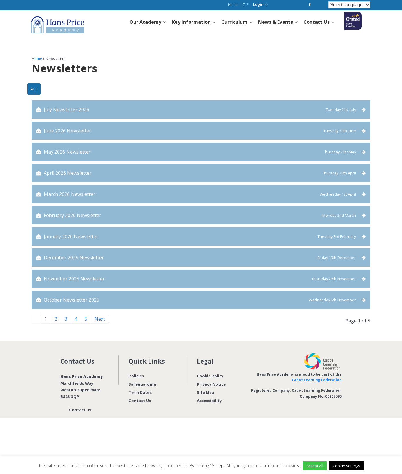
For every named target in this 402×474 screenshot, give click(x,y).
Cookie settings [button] (346, 465)
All (34, 89)
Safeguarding (142, 384)
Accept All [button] (314, 465)
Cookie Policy (210, 376)
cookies (290, 465)
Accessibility (209, 400)
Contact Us (140, 400)
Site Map (205, 392)
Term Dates (140, 392)
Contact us (80, 409)
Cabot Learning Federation (317, 380)
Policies (136, 376)
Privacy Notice (211, 384)
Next (99, 319)
